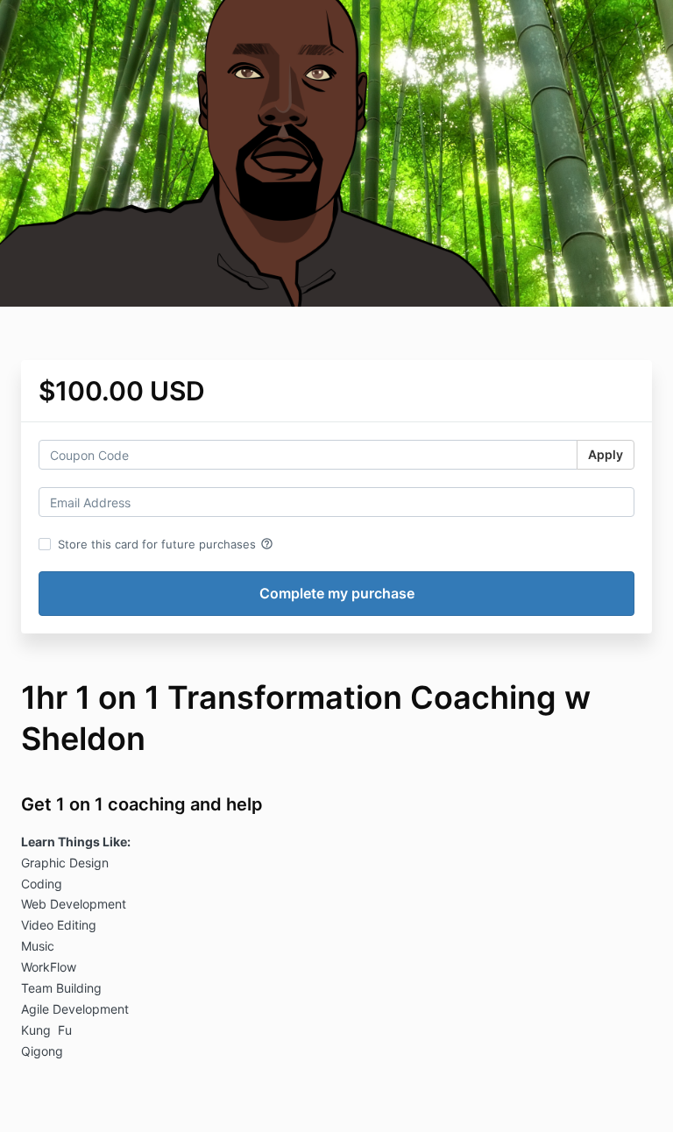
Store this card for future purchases (165, 544)
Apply (605, 454)
